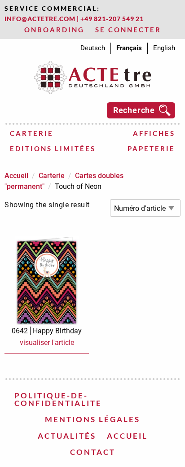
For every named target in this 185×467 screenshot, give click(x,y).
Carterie (31, 133)
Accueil (16, 175)
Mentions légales (92, 419)
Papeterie (151, 148)
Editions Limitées (53, 148)
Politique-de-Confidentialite (58, 399)
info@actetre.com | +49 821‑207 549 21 (74, 18)
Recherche (134, 110)
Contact (92, 452)
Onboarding (54, 30)
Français (129, 48)
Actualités (67, 436)
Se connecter (128, 30)
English (164, 48)
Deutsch (92, 48)
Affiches (154, 133)
